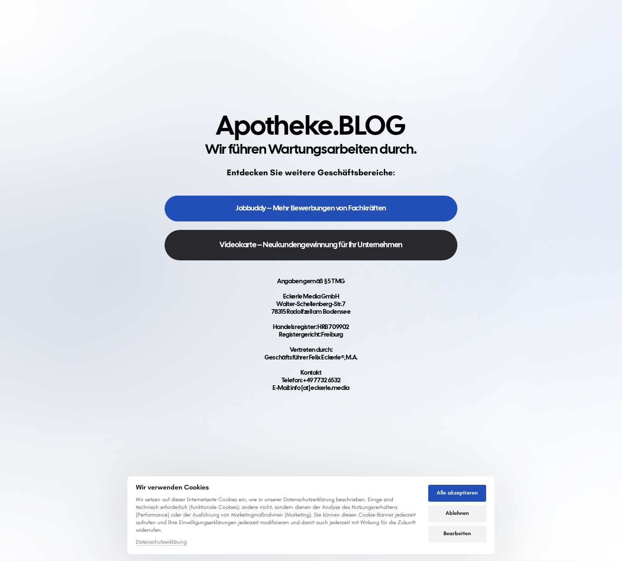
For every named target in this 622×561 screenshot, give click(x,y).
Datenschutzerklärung (161, 542)
